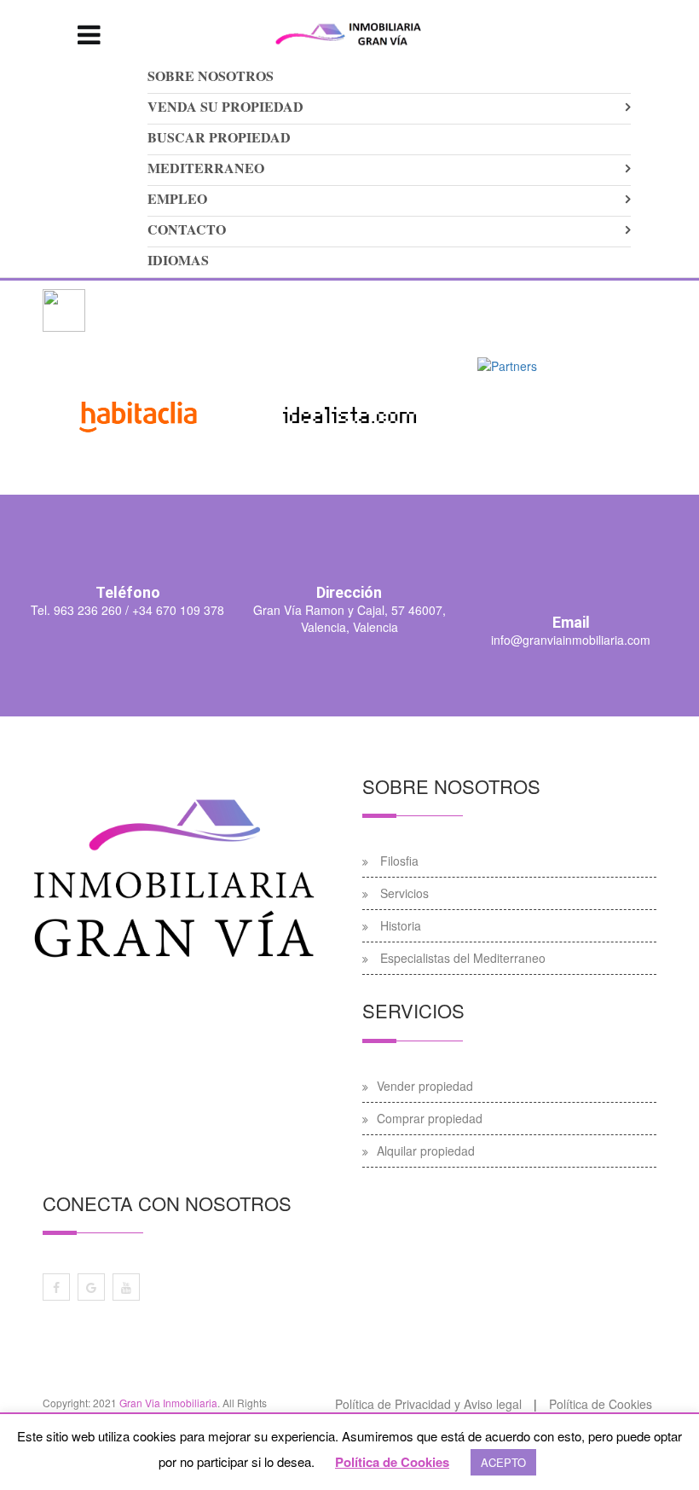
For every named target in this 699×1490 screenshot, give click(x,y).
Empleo (177, 198)
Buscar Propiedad (219, 137)
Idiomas (178, 260)
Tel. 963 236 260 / (80, 609)
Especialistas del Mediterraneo (463, 957)
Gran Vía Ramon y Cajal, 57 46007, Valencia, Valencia (349, 618)
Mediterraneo (205, 167)
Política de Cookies (392, 1461)
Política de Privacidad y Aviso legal (428, 1403)
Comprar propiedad (429, 1118)
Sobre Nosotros (210, 75)
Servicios (404, 893)
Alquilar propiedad (426, 1150)
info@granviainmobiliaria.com (570, 639)
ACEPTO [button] (503, 1462)
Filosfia (399, 860)
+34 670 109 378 (176, 609)
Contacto (186, 229)
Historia (400, 925)
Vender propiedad (425, 1085)
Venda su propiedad (225, 106)
